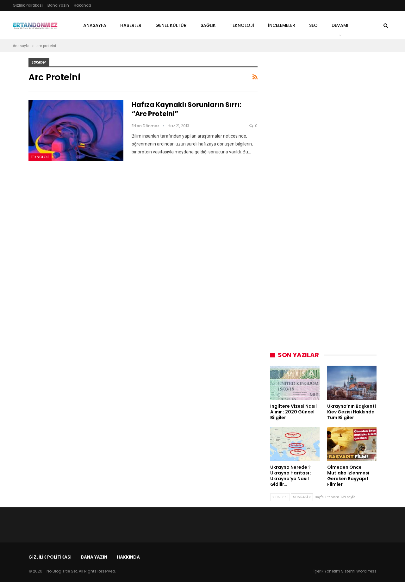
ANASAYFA (94, 25)
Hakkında (82, 5)
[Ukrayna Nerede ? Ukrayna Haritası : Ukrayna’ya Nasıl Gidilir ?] (295, 444)
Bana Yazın (58, 5)
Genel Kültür (171, 25)
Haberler (130, 25)
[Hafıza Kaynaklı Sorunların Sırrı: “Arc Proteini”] (75, 130)
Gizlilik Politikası (28, 5)
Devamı (340, 25)
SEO (313, 25)
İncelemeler (281, 25)
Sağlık (208, 25)
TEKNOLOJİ (242, 25)
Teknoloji (40, 156)
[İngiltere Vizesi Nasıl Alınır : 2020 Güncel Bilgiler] (295, 383)
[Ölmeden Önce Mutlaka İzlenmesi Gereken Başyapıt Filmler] (352, 444)
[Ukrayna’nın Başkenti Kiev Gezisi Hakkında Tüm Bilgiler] (352, 383)
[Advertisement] (317, 153)
